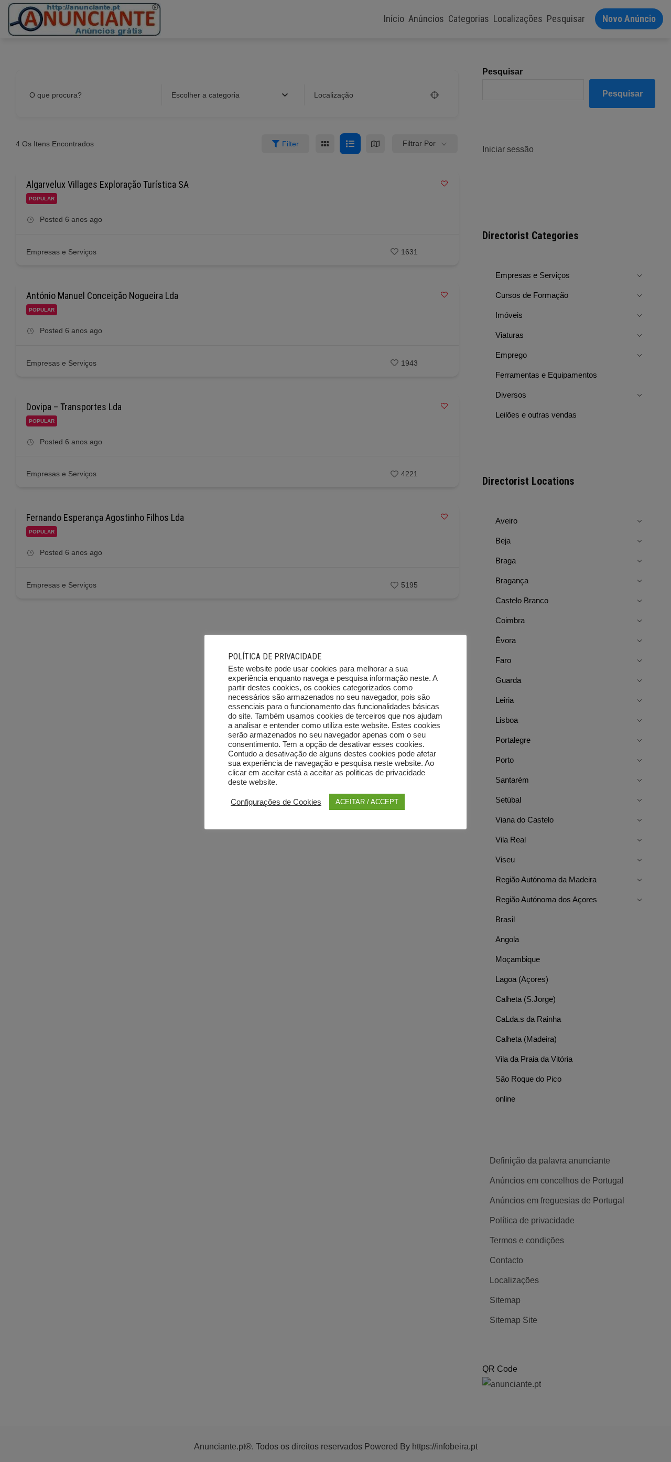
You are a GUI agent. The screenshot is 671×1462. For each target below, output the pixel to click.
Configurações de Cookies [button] (276, 802)
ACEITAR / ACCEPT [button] (367, 802)
